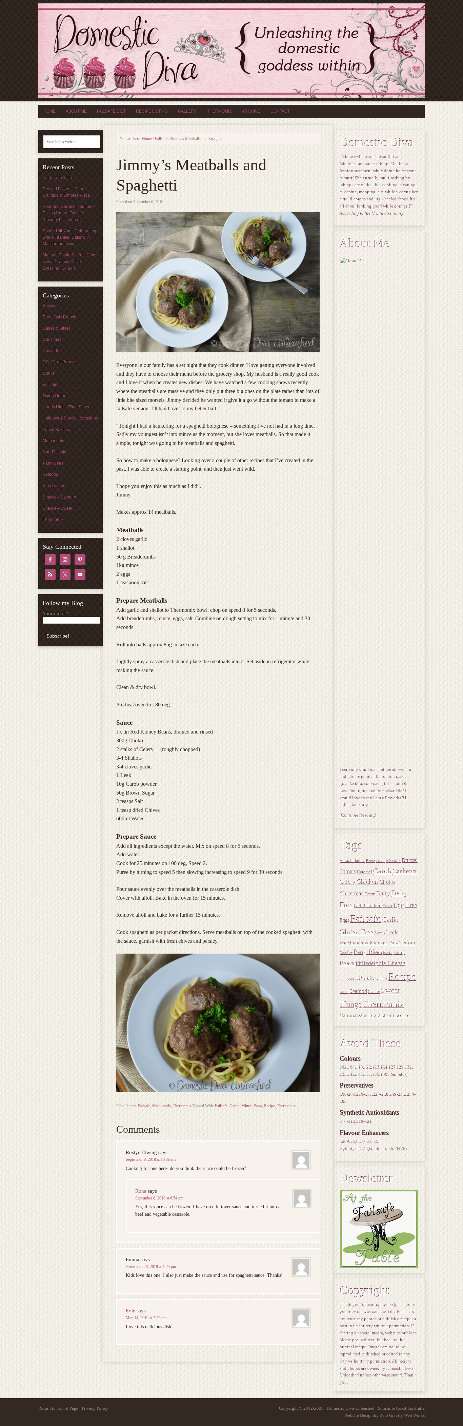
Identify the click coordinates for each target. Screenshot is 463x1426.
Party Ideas (368, 952)
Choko (388, 882)
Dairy (383, 893)
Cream (370, 894)
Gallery (187, 111)
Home (49, 111)
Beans (371, 861)
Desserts (51, 350)
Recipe (269, 1105)
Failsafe (144, 1105)
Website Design (358, 1415)
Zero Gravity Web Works (402, 1415)
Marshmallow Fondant (363, 943)
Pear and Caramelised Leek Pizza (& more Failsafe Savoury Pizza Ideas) (69, 213)
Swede (374, 992)
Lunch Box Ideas (58, 429)
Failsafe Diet (111, 111)
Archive (251, 111)
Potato (367, 978)
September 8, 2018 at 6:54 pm (159, 1198)
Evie (130, 1310)
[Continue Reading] (358, 815)
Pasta (258, 1105)
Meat (394, 942)
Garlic (234, 1105)
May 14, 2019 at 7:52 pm (146, 1317)
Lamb (380, 933)
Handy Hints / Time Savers (67, 407)
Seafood (358, 991)
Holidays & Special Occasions (70, 418)
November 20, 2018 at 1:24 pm (151, 1266)
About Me (76, 111)
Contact (280, 111)
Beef (381, 861)
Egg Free (406, 905)
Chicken (368, 881)
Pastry (399, 953)
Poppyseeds (349, 979)
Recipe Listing (152, 111)
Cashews (405, 871)
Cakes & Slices (57, 328)
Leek (392, 933)
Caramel (365, 872)
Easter (388, 906)
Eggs (344, 920)
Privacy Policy (95, 1408)
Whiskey (367, 1016)
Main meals (161, 1105)
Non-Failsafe (54, 452)
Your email (55, 613)
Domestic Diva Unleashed (231, 50)
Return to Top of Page (58, 1408)
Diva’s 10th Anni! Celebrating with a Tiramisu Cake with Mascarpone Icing (69, 237)
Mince (246, 1105)
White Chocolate (393, 1016)
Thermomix (219, 111)
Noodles (346, 953)
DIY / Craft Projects (60, 361)
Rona (140, 1191)
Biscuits (393, 861)
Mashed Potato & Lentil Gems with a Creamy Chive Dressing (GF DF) (70, 261)
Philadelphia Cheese (381, 963)
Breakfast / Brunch (59, 317)
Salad (344, 992)
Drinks (49, 373)
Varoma (348, 1016)
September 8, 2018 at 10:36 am (151, 1159)
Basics (49, 305)
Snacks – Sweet (57, 508)
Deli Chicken (368, 906)
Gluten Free (357, 932)
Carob (383, 871)
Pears (347, 963)
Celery (348, 882)
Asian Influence (352, 861)
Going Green (54, 395)
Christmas (352, 893)
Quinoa (382, 979)
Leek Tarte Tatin (57, 177)
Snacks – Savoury (59, 497)
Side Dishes (54, 485)
